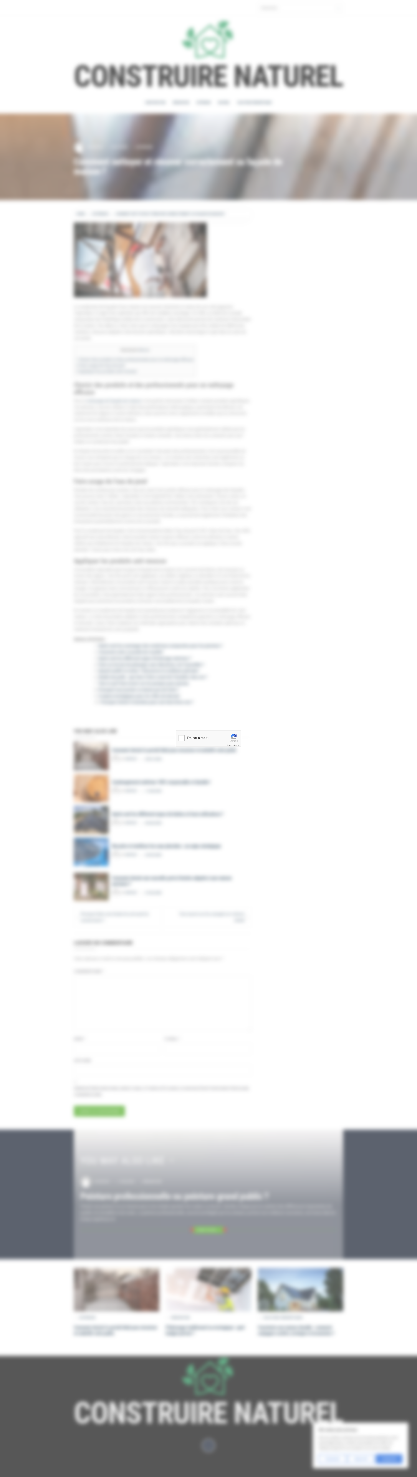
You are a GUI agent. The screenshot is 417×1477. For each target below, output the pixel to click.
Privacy (230, 745)
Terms (236, 745)
